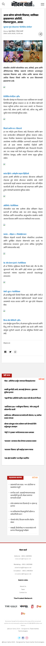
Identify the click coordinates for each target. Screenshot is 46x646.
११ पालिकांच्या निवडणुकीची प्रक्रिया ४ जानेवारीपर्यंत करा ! (22, 513)
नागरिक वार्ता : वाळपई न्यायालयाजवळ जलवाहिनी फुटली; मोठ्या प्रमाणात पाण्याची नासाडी (22, 496)
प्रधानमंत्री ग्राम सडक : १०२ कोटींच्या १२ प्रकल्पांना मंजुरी (22, 486)
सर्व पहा (41, 379)
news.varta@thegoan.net (23, 559)
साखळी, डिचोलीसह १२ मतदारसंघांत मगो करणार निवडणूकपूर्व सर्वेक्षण (23, 529)
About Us (23, 586)
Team (23, 589)
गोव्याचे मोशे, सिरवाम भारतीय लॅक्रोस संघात (22, 521)
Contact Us (23, 592)
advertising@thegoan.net (23, 568)
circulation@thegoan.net (23, 574)
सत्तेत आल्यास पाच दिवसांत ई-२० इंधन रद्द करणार (23, 505)
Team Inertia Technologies (35, 642)
